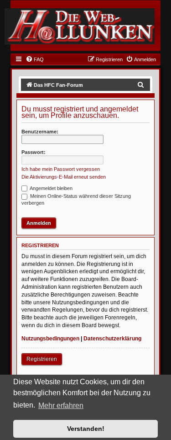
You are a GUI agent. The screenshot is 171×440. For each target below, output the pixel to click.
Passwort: (33, 152)
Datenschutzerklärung (112, 338)
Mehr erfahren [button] (60, 405)
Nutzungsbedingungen (50, 338)
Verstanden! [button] (85, 428)
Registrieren (41, 359)
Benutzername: (39, 131)
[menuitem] (35, 59)
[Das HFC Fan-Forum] (80, 25)
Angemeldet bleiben (51, 188)
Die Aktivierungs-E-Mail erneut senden (63, 177)
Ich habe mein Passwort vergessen (60, 169)
